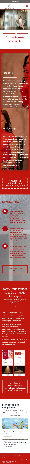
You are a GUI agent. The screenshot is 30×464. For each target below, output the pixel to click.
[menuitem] (15, 1)
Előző (1, 17)
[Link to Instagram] (21, 459)
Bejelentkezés (15, 1)
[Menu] (27, 6)
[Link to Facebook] (19, 459)
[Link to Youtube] (26, 459)
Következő (28, 17)
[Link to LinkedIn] (24, 459)
